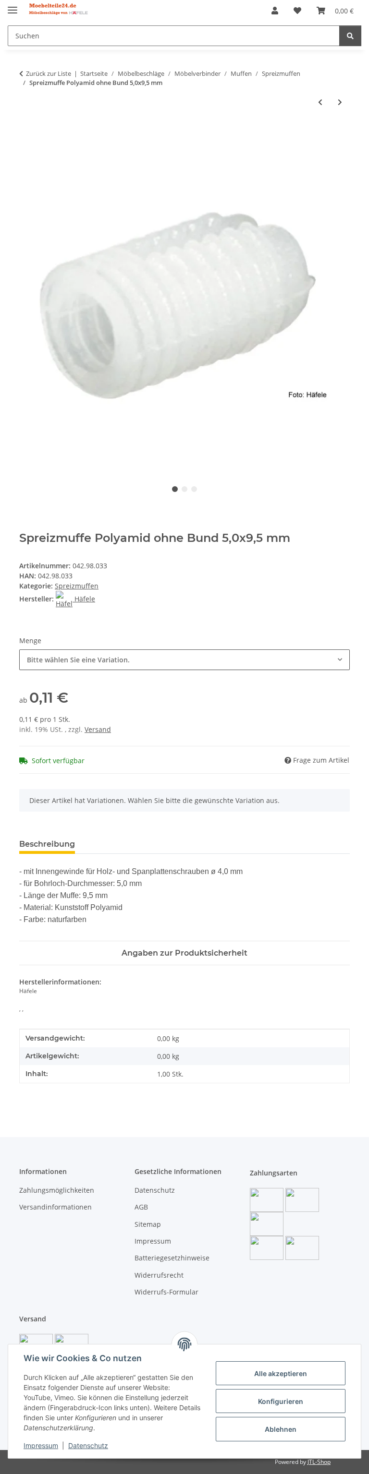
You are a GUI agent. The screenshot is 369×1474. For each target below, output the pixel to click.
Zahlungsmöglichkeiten (56, 1190)
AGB (141, 1206)
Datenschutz (88, 1445)
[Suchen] (350, 35)
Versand (98, 729)
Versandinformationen (55, 1206)
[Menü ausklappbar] (12, 6)
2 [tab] (184, 489)
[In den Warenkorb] (27, 133)
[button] (275, 10)
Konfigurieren (280, 1401)
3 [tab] (194, 489)
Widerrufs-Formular (166, 1291)
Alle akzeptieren (280, 1373)
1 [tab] (175, 489)
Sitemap (148, 1224)
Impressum (41, 1445)
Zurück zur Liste (48, 73)
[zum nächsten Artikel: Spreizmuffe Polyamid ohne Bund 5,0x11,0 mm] (340, 102)
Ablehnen (280, 1429)
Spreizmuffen (76, 585)
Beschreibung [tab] (47, 844)
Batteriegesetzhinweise (172, 1257)
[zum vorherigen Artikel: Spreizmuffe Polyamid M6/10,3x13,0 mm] (320, 102)
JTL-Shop (319, 1462)
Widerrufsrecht (159, 1275)
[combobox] (184, 659)
